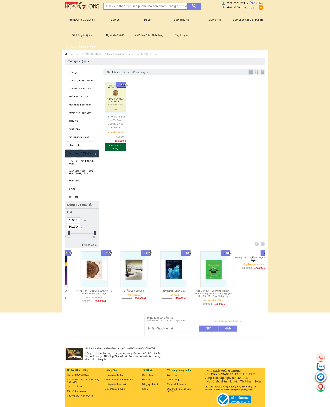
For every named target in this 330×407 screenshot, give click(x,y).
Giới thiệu (172, 375)
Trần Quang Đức (85, 297)
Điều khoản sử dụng (114, 389)
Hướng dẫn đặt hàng (114, 375)
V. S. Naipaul (125, 295)
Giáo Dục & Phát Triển (80, 88)
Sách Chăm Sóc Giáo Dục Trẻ (248, 20)
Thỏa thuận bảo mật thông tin (227, 321)
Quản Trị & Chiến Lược (146, 54)
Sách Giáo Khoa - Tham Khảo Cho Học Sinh (81, 172)
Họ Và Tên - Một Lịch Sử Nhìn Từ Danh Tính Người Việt (85, 292)
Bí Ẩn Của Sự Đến (125, 290)
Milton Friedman (116, 132)
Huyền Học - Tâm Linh (80, 112)
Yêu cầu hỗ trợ (74, 386)
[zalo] (320, 366)
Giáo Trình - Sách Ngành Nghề (81, 162)
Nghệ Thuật (74, 129)
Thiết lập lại (91, 244)
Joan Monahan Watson (205, 300)
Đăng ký (146, 379)
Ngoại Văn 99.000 (115, 35)
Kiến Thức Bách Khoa (80, 104)
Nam (228, 328)
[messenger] (320, 377)
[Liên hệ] (320, 387)
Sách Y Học (215, 20)
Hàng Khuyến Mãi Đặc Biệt (81, 20)
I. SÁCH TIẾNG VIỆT (93, 54)
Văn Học (73, 72)
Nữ (208, 328)
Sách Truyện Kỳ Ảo (82, 35)
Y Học (72, 188)
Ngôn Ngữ (74, 180)
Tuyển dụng (173, 379)
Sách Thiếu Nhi (181, 20)
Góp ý (145, 389)
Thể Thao (73, 197)
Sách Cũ (115, 20)
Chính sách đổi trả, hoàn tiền (118, 379)
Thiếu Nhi (73, 121)
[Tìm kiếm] (194, 6)
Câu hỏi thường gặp (77, 391)
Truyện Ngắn (181, 35)
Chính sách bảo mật (177, 384)
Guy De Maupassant (245, 264)
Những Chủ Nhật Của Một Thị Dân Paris (244, 259)
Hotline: (78, 375)
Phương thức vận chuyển (80, 395)
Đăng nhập (147, 375)
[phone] (320, 357)
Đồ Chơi (148, 20)
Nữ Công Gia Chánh (79, 137)
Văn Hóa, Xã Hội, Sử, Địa (82, 80)
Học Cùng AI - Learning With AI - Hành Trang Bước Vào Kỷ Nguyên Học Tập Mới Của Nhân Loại (204, 293)
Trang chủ (73, 54)
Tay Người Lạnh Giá (165, 290)
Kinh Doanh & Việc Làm (119, 54)
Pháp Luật (74, 145)
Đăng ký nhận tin (150, 384)
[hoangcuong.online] (82, 5)
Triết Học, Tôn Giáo (78, 96)
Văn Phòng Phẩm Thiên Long (148, 35)
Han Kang (165, 295)
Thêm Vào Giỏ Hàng (115, 147)
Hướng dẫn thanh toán (115, 384)
